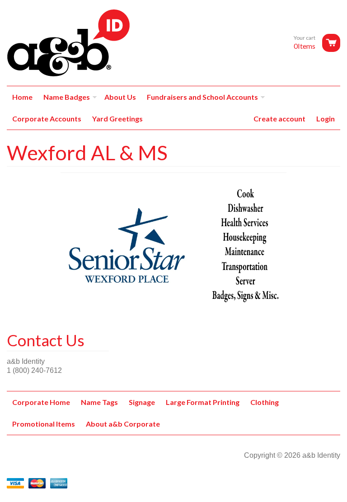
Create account (279, 118)
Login (325, 118)
